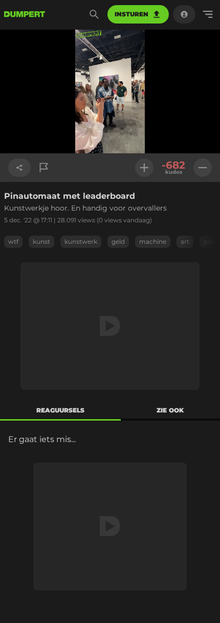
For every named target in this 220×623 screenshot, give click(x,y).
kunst (41, 241)
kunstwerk (80, 241)
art (185, 241)
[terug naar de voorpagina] (24, 14)
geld (118, 241)
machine (152, 241)
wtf (13, 241)
